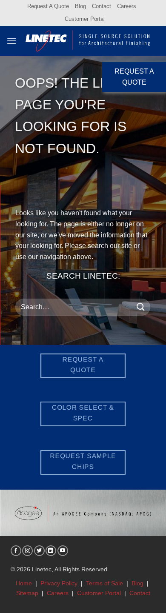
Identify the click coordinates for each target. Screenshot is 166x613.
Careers (126, 6)
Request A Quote (48, 6)
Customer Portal (85, 19)
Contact (101, 6)
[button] (11, 40)
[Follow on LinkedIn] (51, 550)
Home (24, 583)
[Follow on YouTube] (62, 550)
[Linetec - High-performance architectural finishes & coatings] (88, 41)
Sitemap (27, 593)
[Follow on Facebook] (16, 550)
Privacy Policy (58, 583)
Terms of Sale (104, 583)
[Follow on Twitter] (39, 550)
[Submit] (140, 307)
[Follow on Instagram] (27, 550)
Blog (80, 6)
